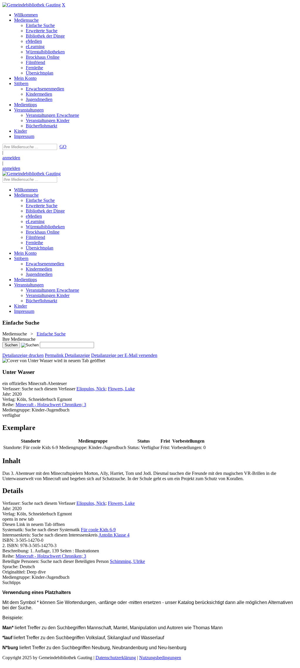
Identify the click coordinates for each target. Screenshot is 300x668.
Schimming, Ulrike (127, 561)
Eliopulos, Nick (90, 388)
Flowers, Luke (121, 388)
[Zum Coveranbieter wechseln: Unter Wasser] (27, 360)
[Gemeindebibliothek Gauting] (31, 4)
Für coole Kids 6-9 (98, 529)
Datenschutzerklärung (116, 657)
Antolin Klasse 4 (113, 534)
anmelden (11, 157)
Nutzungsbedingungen (160, 657)
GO (63, 146)
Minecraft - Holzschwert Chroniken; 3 (51, 404)
